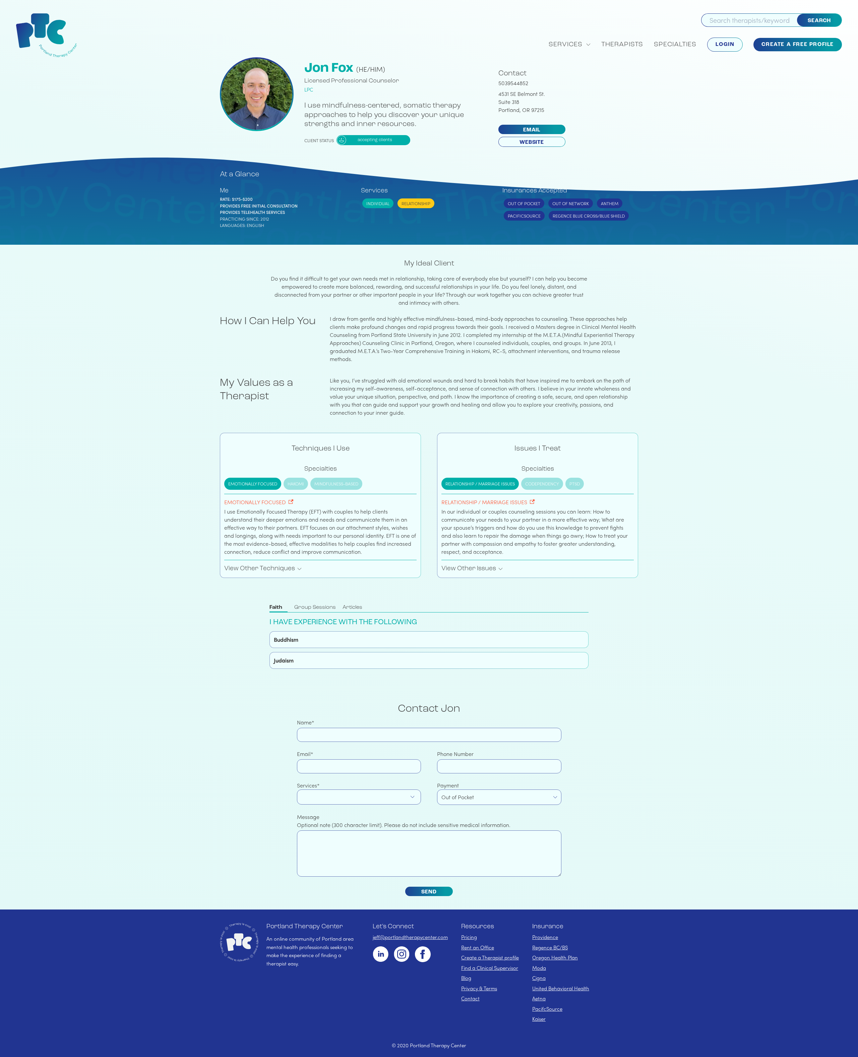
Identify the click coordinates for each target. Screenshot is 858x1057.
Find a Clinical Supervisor (489, 968)
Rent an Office (477, 947)
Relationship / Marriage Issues (480, 483)
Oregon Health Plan (555, 957)
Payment (448, 785)
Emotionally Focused (252, 483)
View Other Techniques (259, 569)
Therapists (622, 44)
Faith (275, 607)
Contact (470, 998)
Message (308, 817)
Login (725, 44)
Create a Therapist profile (490, 957)
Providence (545, 937)
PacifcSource (547, 1008)
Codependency (542, 483)
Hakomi (296, 483)
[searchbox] (302, 797)
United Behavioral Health (560, 988)
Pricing (469, 937)
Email (531, 130)
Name (304, 722)
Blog (466, 978)
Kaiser (539, 1018)
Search (819, 20)
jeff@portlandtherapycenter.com (410, 937)
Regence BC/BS (550, 947)
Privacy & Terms (479, 988)
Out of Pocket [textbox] (457, 797)
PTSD (574, 483)
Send (428, 892)
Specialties (675, 44)
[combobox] (359, 797)
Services (307, 785)
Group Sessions (315, 607)
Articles (352, 607)
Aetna (539, 998)
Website (531, 142)
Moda (539, 968)
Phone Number (455, 754)
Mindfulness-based (336, 483)
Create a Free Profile (797, 44)
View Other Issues (468, 569)
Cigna (539, 978)
